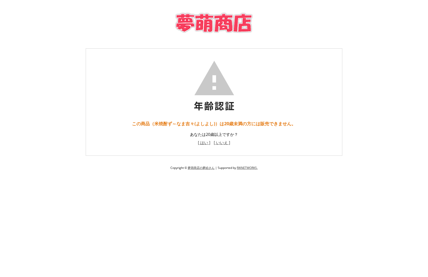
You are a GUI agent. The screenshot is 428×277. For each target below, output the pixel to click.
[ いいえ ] (222, 142)
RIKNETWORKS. (247, 168)
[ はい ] (204, 142)
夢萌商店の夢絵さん (201, 168)
